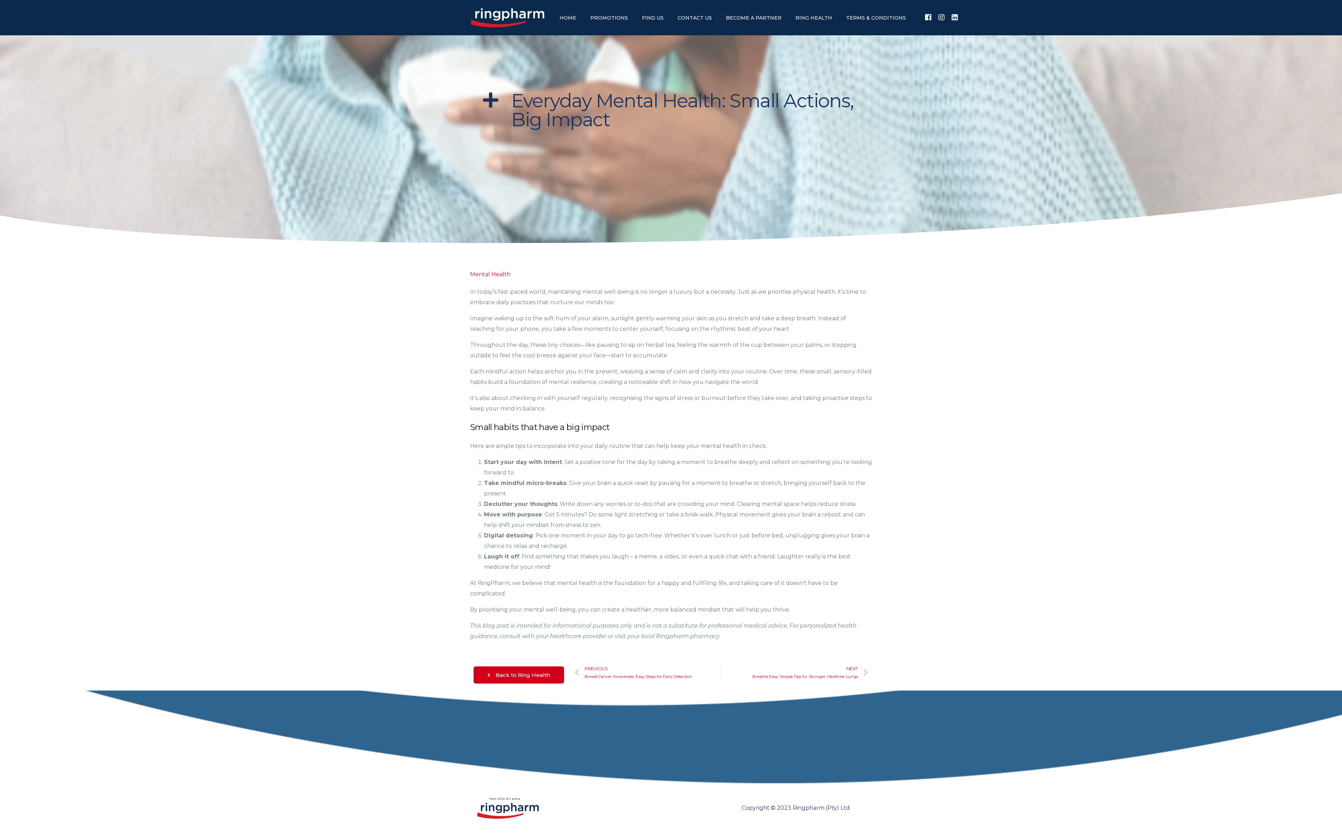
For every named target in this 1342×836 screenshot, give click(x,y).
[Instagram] (941, 17)
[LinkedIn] (954, 17)
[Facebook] (928, 17)
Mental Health (490, 274)
